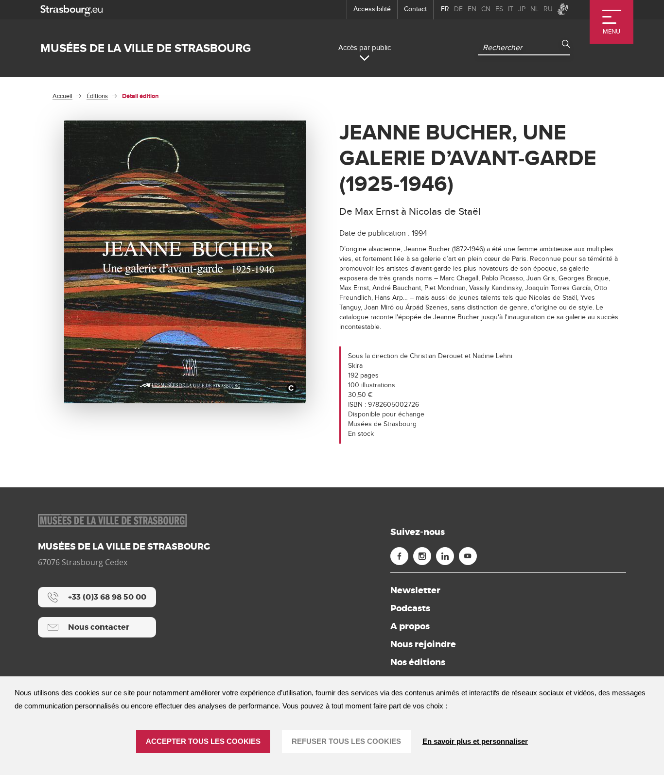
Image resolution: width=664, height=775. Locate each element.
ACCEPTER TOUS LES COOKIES (203, 741)
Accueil (62, 96)
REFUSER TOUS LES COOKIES (346, 741)
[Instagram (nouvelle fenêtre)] (422, 556)
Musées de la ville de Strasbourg (145, 48)
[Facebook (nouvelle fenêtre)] (399, 556)
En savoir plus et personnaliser (475, 741)
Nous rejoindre (423, 644)
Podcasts (410, 608)
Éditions (97, 96)
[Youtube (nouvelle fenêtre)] (468, 556)
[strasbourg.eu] (71, 9)
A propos (410, 626)
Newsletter (415, 590)
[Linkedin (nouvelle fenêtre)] (445, 556)
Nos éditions (417, 662)
